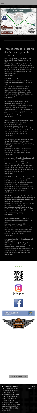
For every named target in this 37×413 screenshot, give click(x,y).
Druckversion (8, 386)
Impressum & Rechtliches (18, 376)
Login (33, 386)
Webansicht (31, 388)
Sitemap (15, 386)
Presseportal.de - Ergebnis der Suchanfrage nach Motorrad (19, 52)
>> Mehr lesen (8, 75)
